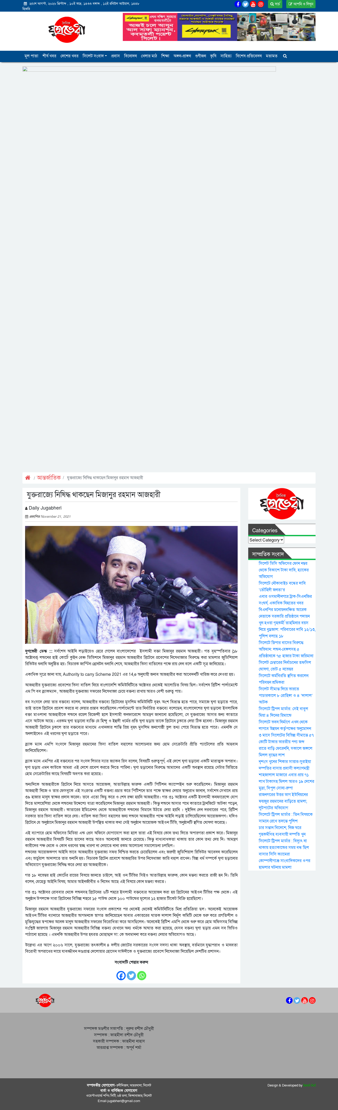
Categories (265, 530)
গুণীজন (200, 56)
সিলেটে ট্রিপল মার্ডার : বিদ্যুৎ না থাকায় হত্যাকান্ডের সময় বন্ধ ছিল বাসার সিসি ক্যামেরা (284, 847)
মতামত (272, 56)
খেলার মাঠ (149, 56)
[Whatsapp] (141, 973)
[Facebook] (121, 973)
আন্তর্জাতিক (49, 478)
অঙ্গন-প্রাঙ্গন (182, 56)
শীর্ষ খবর (49, 56)
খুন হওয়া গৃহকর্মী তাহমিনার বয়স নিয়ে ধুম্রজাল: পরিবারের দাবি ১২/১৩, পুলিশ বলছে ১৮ (287, 629)
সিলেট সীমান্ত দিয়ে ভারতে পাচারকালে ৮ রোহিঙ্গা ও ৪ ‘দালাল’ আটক (286, 695)
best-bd (309, 1085)
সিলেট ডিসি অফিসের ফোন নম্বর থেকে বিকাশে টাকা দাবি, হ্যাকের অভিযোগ (284, 570)
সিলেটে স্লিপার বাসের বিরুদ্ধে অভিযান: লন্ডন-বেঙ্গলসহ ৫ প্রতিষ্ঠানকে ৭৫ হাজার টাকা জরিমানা (286, 649)
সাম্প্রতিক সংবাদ (268, 554)
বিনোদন (130, 56)
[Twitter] (131, 973)
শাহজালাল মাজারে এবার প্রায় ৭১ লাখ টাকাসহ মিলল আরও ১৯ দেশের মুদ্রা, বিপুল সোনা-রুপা (286, 781)
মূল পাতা (31, 56)
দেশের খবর (69, 56)
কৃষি (213, 56)
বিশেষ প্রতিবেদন (249, 56)
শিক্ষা (165, 56)
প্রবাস (115, 56)
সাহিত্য (226, 56)
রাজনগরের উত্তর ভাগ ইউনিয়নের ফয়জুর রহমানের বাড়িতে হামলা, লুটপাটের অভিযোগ (283, 801)
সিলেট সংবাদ (93, 56)
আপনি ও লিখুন (302, 4)
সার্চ (277, 4)
